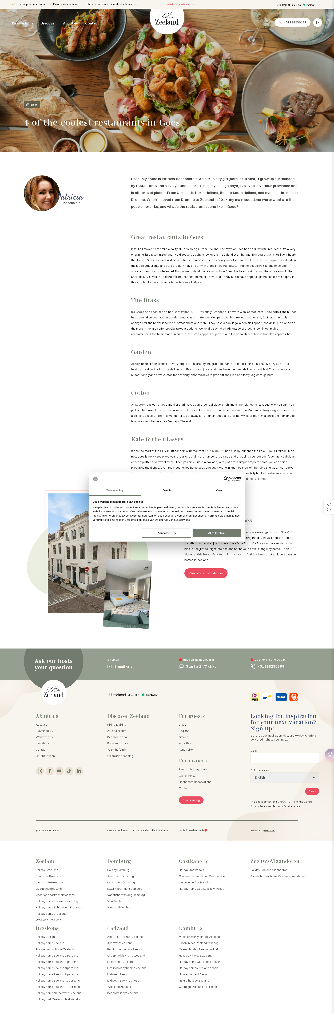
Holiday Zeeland (46, 936)
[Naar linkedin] (79, 771)
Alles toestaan (216, 533)
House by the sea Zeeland (196, 955)
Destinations (23, 23)
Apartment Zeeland (120, 943)
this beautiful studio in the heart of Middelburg (231, 554)
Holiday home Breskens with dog (57, 901)
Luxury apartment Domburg (125, 888)
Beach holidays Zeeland (123, 993)
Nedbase (269, 830)
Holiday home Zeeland (50, 943)
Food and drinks (117, 743)
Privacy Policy (258, 806)
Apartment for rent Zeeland (125, 936)
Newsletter (43, 743)
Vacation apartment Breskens (55, 895)
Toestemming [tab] (114, 490)
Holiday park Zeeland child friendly (58, 999)
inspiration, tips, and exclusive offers (292, 735)
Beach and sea (117, 737)
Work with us (44, 737)
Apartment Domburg (120, 876)
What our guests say (178, 4)
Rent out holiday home (193, 769)
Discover (48, 23)
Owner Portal (187, 775)
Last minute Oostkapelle (194, 882)
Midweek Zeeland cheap (123, 980)
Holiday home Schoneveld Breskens (59, 907)
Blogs (34, 104)
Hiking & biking (116, 724)
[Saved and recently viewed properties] (329, 507)
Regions (184, 731)
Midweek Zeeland (118, 974)
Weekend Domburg (119, 907)
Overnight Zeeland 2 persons (198, 986)
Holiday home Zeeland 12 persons (58, 986)
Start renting (191, 800)
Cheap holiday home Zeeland (126, 955)
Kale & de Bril (215, 451)
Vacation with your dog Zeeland (199, 936)
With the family (116, 749)
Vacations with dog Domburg (126, 895)
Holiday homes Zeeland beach (198, 968)
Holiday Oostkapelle (192, 870)
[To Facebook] (50, 771)
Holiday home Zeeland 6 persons (57, 968)
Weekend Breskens (48, 920)
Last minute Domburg (121, 882)
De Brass (137, 312)
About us (70, 23)
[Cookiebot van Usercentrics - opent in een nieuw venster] (226, 479)
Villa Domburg (116, 901)
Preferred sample (259, 770)
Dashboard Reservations (195, 782)
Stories (183, 737)
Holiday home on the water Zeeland (59, 993)
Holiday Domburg (118, 870)
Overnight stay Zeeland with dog (200, 949)
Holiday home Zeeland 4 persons (57, 961)
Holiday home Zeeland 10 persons (58, 980)
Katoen (140, 404)
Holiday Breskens (47, 870)
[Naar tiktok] (69, 771)
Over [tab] (219, 490)
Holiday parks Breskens (51, 913)
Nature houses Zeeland (194, 980)
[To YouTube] (59, 771)
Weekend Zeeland (119, 986)
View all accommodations (206, 573)
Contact (92, 23)
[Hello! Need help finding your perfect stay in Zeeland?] (329, 754)
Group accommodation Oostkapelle (202, 876)
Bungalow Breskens (49, 876)
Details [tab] (167, 490)
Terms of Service (283, 806)
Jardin (136, 363)
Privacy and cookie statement (150, 830)
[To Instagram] (40, 771)
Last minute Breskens (50, 882)
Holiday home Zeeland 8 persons (57, 974)
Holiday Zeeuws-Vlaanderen (269, 870)
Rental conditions (117, 830)
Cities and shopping (120, 756)
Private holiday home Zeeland (55, 949)
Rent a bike (186, 749)
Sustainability (44, 731)
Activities (185, 743)
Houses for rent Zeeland (194, 974)
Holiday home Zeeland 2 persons (57, 955)
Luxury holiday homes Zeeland (126, 968)
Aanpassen (164, 533)
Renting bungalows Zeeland (125, 949)
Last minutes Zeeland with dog (199, 943)
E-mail (253, 751)
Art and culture (116, 731)
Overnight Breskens (49, 888)
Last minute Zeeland (120, 961)
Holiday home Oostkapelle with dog (201, 888)
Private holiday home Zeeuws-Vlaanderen (277, 876)
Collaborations (45, 756)
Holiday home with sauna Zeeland (200, 961)
